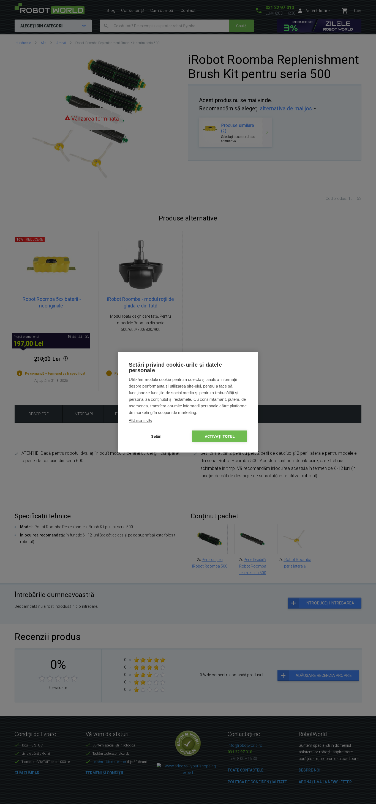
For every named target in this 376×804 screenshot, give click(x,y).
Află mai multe (140, 420)
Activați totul (220, 436)
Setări (156, 436)
